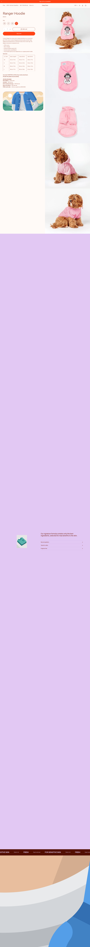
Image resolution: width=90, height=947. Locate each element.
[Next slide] (88, 1)
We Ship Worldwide (7, 79)
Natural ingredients (45, 542)
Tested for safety (44, 545)
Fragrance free (44, 548)
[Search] (79, 5)
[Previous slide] (1, 1)
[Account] (82, 5)
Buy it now (19, 33)
